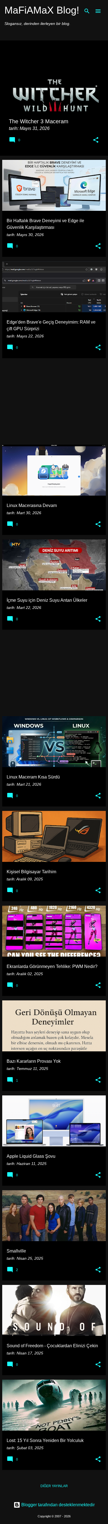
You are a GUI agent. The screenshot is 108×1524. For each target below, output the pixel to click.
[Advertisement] (54, 401)
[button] (95, 140)
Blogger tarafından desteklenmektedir (57, 1504)
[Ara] (87, 11)
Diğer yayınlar (54, 1486)
